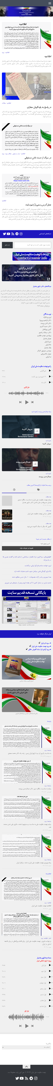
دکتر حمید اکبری (45, 326)
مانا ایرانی (48, 345)
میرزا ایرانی (48, 342)
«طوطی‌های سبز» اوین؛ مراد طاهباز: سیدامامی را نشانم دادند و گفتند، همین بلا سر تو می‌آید (27, 558)
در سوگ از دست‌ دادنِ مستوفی (37, 158)
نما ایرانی (48, 357)
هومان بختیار (47, 339)
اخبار (50, 938)
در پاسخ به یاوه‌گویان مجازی (39, 107)
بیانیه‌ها (49, 750)
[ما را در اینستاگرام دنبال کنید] (21, 233)
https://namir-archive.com (26, 625)
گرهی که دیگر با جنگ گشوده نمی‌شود (39, 527)
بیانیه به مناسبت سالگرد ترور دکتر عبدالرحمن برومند (35, 789)
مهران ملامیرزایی (46, 354)
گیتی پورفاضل (46, 329)
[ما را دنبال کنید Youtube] (8, 233)
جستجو (7, 245)
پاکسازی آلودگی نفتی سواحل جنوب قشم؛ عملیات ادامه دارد (32, 571)
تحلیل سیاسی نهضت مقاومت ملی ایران (39, 514)
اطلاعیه (7, 52)
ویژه (3, 52)
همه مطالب (48, 497)
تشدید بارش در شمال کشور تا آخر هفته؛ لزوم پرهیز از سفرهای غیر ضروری (28, 583)
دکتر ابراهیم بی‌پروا (45, 320)
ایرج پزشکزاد (47, 317)
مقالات (4, 103)
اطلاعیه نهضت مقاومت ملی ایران (41, 906)
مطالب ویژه (8, 154)
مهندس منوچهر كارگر (44, 351)
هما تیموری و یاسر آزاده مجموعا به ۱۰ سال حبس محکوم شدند (31, 577)
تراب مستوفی (16, 154)
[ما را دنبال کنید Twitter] (4, 233)
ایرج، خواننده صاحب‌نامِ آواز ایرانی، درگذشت (38, 566)
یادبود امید (48, 441)
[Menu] (50, 3)
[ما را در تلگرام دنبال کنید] (16, 233)
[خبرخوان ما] (12, 233)
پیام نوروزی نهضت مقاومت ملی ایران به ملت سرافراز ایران (33, 863)
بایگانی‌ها (48, 1044)
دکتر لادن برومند (46, 323)
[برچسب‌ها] (38, 490)
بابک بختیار (47, 348)
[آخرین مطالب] (14, 490)
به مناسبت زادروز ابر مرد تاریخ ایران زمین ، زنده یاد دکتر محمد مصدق (29, 753)
